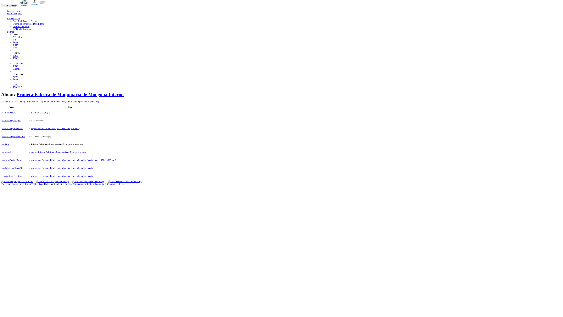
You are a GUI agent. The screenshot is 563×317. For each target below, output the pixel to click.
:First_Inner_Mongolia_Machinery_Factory (55, 128)
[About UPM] (38, 5)
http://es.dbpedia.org (55, 101)
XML (15, 47)
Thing (22, 101)
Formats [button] (11, 32)
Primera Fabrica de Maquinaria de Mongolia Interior (70, 94)
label (6, 144)
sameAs (7, 152)
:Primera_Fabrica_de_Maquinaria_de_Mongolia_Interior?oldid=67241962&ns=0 (73, 160)
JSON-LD (18, 87)
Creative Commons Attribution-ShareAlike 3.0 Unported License (95, 184)
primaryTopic (12, 176)
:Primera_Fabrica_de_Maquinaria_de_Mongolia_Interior (62, 168)
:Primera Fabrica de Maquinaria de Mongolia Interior (58, 152)
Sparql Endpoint (14, 13)
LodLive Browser (21, 26)
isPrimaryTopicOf (12, 168)
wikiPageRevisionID (13, 136)
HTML (16, 69)
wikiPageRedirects (12, 128)
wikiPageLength (11, 120)
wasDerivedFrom (12, 160)
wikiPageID (9, 112)
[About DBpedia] (24, 5)
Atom (15, 55)
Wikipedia (36, 184)
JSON (16, 45)
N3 (14, 39)
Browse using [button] (13, 18)
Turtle (15, 42)
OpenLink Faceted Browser (26, 21)
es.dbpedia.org (92, 101)
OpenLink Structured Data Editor (28, 24)
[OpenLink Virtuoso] (17, 181)
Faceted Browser (15, 11)
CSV (15, 84)
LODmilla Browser (22, 29)
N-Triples (17, 37)
